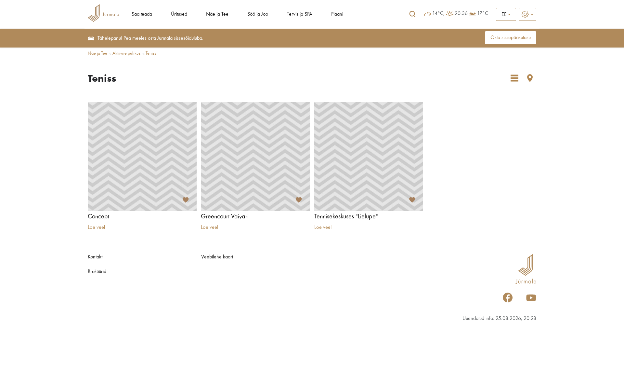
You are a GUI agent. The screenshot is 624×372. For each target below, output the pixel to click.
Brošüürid (97, 271)
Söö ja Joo (257, 14)
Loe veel (96, 227)
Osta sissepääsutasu (510, 37)
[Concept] (142, 156)
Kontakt (95, 257)
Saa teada (142, 14)
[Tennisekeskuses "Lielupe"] (368, 156)
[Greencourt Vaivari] (255, 156)
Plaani (337, 14)
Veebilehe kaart (217, 257)
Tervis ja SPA (299, 14)
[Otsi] (412, 14)
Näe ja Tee (217, 14)
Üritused (179, 14)
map (530, 78)
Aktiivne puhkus (126, 53)
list (514, 78)
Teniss (151, 53)
